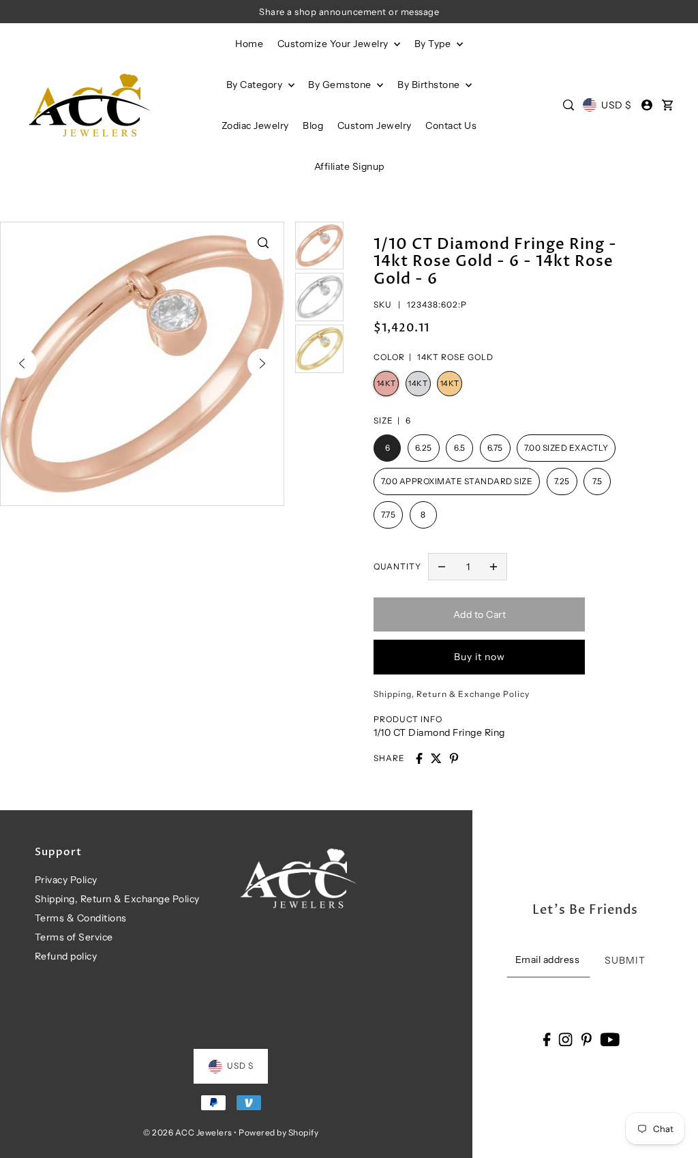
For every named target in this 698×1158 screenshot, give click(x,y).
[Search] (568, 105)
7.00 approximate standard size (456, 481)
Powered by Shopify (278, 1132)
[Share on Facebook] (419, 758)
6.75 (495, 448)
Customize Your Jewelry (334, 44)
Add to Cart (479, 614)
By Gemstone (341, 84)
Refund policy (66, 956)
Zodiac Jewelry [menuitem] (255, 125)
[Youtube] (610, 1039)
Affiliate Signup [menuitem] (349, 166)
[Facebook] (546, 1039)
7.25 (562, 481)
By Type (433, 44)
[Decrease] (442, 567)
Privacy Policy (66, 880)
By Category (255, 84)
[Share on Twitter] (436, 758)
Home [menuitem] (249, 44)
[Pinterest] (586, 1039)
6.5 (460, 448)
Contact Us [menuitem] (450, 125)
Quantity (397, 566)
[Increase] (493, 567)
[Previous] (22, 363)
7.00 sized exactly (566, 448)
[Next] (262, 363)
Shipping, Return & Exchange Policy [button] (452, 694)
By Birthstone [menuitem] (429, 84)
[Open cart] (667, 105)
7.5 (597, 481)
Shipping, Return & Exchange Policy (117, 899)
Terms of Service (74, 937)
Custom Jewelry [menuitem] (374, 125)
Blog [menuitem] (313, 125)
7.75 (388, 514)
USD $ (616, 105)
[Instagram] (566, 1039)
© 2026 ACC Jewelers (187, 1132)
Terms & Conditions (81, 918)
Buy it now (479, 657)
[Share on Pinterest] (454, 758)
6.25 (423, 448)
